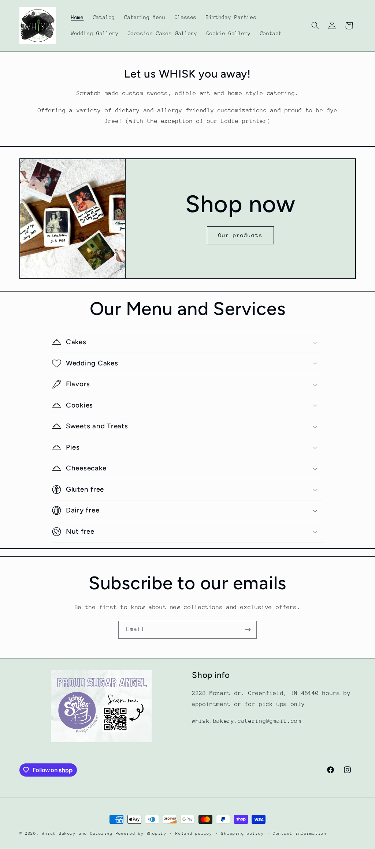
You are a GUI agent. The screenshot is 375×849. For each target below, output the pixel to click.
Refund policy (193, 833)
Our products (240, 235)
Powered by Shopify (141, 833)
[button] (315, 25)
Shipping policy (242, 833)
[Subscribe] (248, 630)
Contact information (300, 833)
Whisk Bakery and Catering (78, 833)
